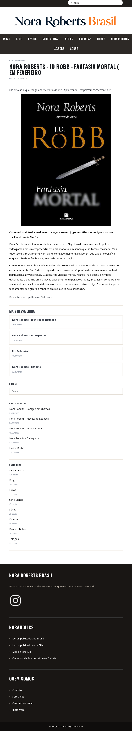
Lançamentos (17, 470)
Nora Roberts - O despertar (24, 438)
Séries (12, 509)
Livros (12, 490)
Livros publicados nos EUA (27, 645)
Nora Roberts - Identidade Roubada (29, 418)
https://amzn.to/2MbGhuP (95, 90)
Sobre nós (18, 696)
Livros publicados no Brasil (28, 638)
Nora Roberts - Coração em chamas (29, 409)
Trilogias (14, 539)
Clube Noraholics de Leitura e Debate (34, 658)
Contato (17, 690)
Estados (13, 519)
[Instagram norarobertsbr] (15, 600)
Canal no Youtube (22, 703)
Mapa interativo (21, 651)
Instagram (18, 709)
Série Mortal (16, 499)
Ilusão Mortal (16, 448)
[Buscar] (72, 2)
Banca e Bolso (17, 529)
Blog (11, 480)
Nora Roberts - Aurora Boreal (25, 428)
